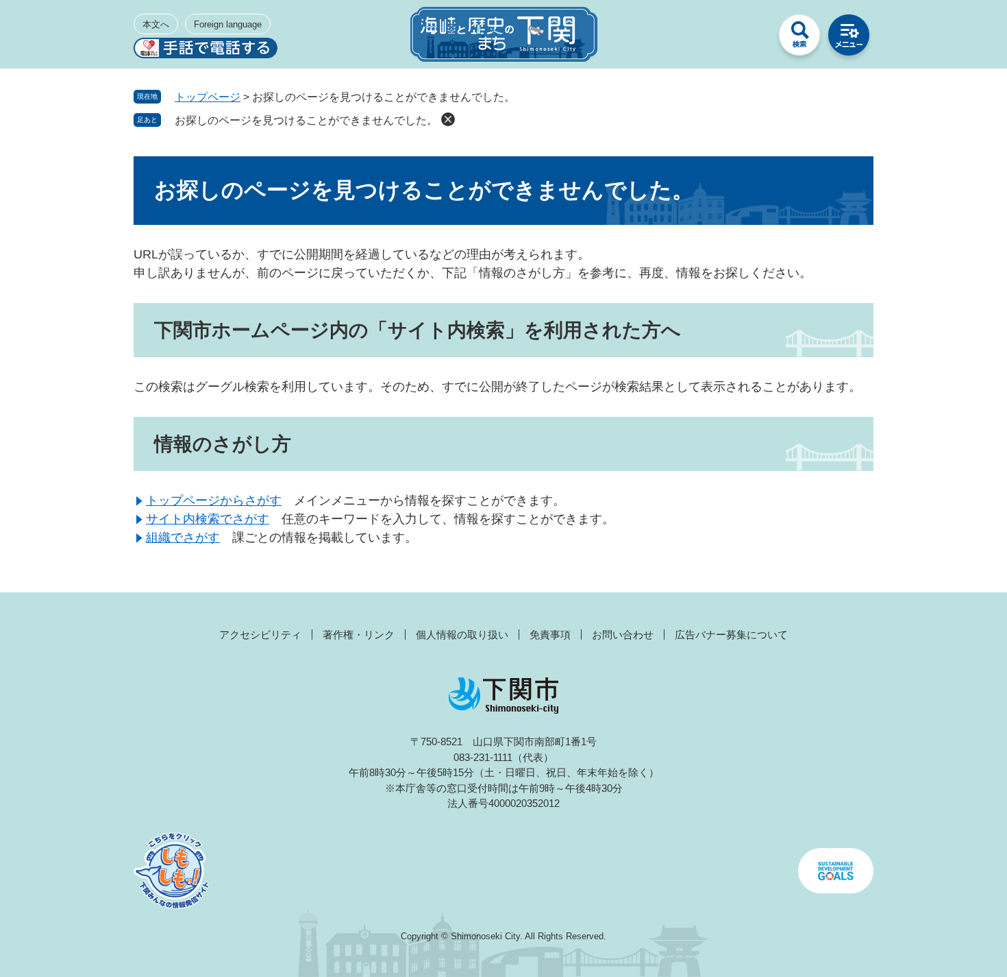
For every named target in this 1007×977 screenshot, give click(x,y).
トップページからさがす (214, 500)
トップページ (207, 97)
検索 (799, 38)
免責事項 (550, 634)
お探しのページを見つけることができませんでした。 (306, 120)
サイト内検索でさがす (207, 519)
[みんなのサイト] (750, 38)
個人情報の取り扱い (462, 634)
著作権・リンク (359, 634)
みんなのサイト (750, 38)
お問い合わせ (623, 634)
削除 (448, 119)
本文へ (155, 24)
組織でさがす (183, 537)
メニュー (848, 38)
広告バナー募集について (731, 634)
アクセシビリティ (260, 634)
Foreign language (228, 24)
